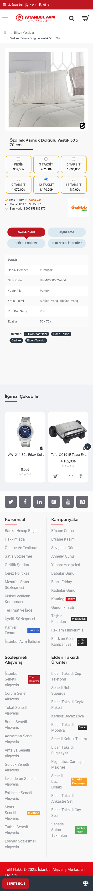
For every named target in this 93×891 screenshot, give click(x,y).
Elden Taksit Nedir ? (67, 243)
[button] (9, 89)
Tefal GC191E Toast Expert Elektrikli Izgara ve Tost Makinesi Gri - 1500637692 (69, 455)
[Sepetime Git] (85, 18)
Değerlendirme (26, 243)
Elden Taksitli (36, 340)
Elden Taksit (61, 334)
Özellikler (26, 231)
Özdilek (16, 340)
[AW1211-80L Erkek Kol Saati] (25, 432)
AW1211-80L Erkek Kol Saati (26, 455)
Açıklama (66, 232)
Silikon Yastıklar (24, 32)
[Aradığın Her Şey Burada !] (72, 18)
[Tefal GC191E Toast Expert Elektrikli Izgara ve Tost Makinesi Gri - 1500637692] (68, 432)
